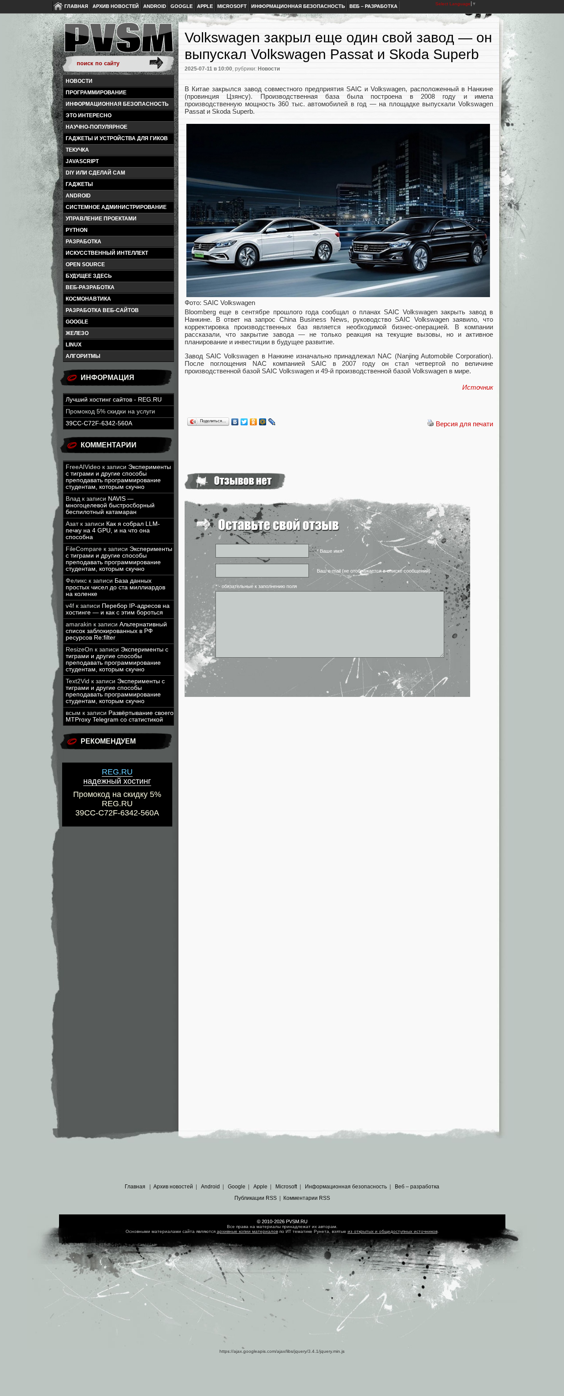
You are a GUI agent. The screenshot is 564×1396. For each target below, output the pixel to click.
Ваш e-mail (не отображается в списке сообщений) (373, 570)
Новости (79, 81)
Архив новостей (116, 6)
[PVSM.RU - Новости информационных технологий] (118, 42)
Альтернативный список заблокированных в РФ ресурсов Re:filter (116, 631)
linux (74, 345)
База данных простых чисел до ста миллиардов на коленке (115, 587)
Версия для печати (464, 424)
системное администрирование (116, 207)
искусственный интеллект (107, 253)
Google (182, 6)
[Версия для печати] (430, 424)
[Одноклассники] (253, 422)
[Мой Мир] (262, 422)
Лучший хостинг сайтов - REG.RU (114, 399)
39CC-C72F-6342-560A (99, 423)
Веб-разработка (90, 287)
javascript (82, 161)
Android (154, 6)
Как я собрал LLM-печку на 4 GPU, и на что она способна (113, 530)
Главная (76, 6)
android (78, 196)
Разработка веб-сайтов (102, 310)
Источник (477, 387)
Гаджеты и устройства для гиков (117, 138)
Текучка (77, 150)
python (77, 230)
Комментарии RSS (306, 1198)
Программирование (96, 92)
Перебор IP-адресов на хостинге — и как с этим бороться (118, 609)
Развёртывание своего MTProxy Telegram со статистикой (120, 716)
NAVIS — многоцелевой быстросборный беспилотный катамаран (110, 505)
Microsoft (232, 6)
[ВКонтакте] (235, 422)
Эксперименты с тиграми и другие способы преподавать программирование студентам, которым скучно (118, 477)
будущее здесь (89, 276)
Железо (77, 333)
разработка (83, 241)
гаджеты (79, 184)
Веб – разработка (373, 6)
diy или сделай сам (95, 173)
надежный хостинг (117, 776)
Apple (205, 6)
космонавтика (88, 299)
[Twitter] (244, 422)
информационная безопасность (117, 104)
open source (85, 264)
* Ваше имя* (330, 551)
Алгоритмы (83, 356)
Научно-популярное (96, 127)
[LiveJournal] (272, 422)
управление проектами (101, 219)
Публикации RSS (255, 1198)
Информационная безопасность (298, 6)
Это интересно (88, 115)
